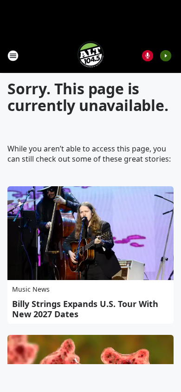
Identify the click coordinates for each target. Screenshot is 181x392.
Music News (31, 289)
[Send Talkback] (147, 55)
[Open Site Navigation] (13, 55)
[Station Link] (90, 55)
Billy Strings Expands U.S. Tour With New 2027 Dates (85, 309)
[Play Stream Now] (165, 55)
